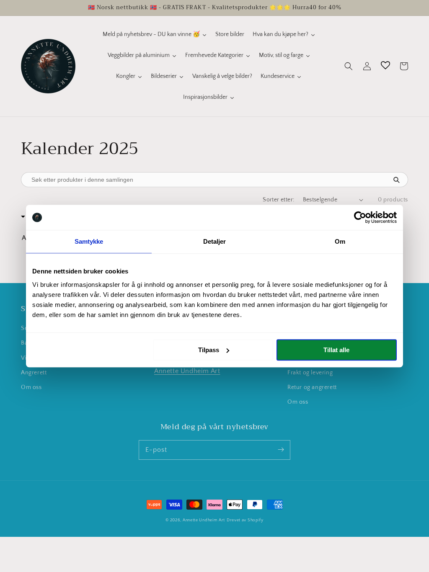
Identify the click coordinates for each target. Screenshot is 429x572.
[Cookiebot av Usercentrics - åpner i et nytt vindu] (360, 217)
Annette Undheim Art (187, 371)
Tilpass (208, 349)
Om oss (31, 387)
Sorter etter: (278, 199)
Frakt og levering (310, 372)
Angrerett (34, 372)
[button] (348, 66)
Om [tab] (340, 241)
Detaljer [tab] (214, 241)
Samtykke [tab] (89, 241)
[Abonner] (280, 450)
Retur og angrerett (312, 387)
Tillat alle (336, 349)
